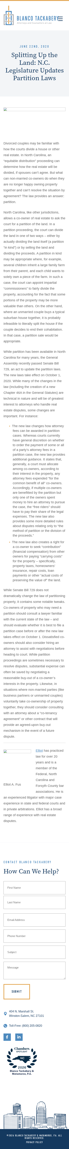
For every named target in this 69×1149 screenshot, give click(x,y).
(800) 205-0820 (32, 1025)
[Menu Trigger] (60, 19)
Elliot (39, 750)
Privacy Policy (34, 1142)
